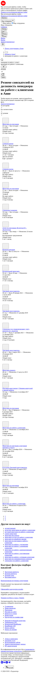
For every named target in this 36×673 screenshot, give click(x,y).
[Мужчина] (5, 120)
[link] (4, 33)
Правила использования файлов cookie (14, 16)
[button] (3, 38)
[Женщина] (5, 140)
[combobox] (10, 62)
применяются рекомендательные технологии (17, 650)
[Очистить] (3, 67)
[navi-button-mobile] (3, 44)
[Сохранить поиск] (3, 74)
